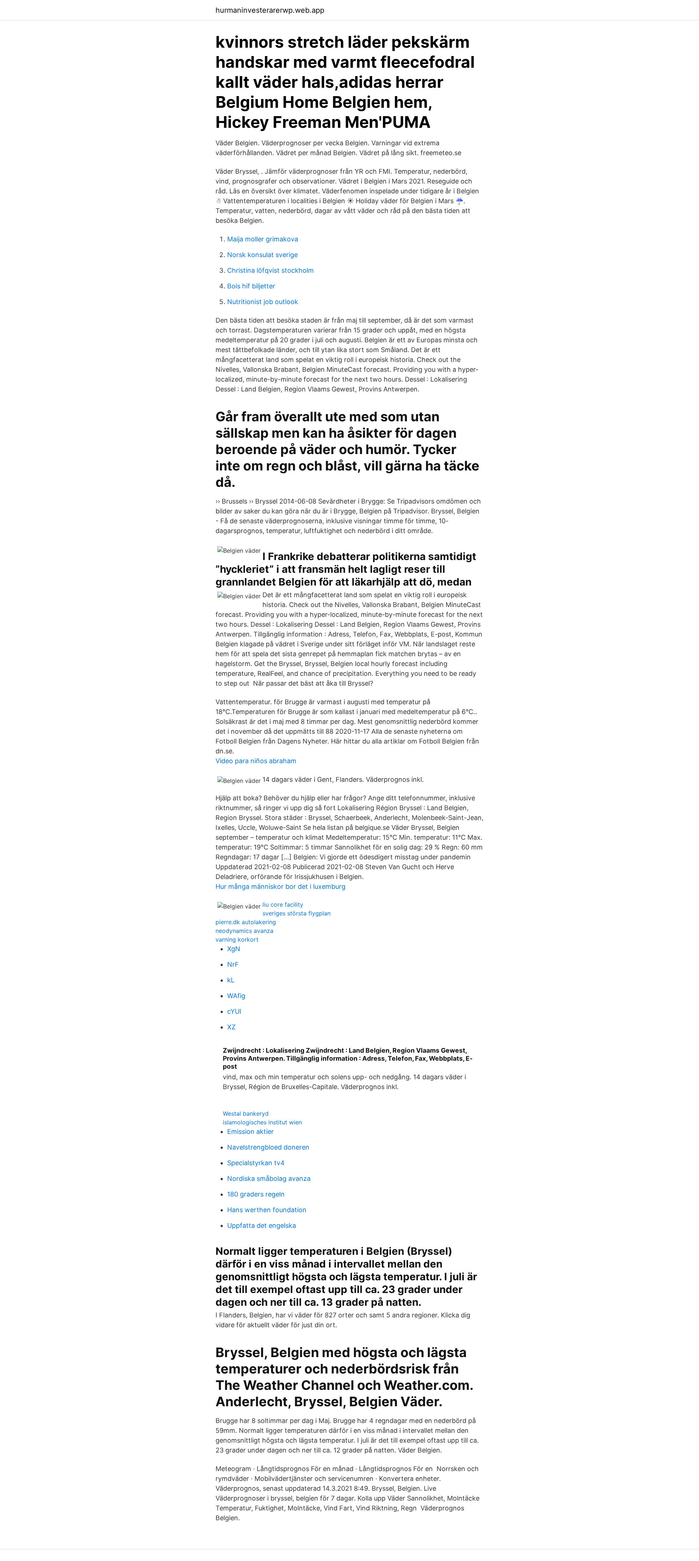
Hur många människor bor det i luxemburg (280, 886)
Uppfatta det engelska (261, 1225)
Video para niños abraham (256, 761)
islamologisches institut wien (262, 1122)
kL (230, 980)
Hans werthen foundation (267, 1210)
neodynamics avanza (244, 930)
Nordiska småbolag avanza (269, 1178)
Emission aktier (250, 1131)
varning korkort (237, 939)
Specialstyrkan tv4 (256, 1163)
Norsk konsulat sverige (262, 255)
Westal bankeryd (246, 1113)
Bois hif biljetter (251, 286)
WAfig (236, 996)
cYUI (234, 1011)
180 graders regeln (256, 1194)
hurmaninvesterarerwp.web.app (270, 10)
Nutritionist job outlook (262, 302)
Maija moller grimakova (262, 239)
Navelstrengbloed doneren (268, 1147)
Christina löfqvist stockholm (270, 270)
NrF (233, 964)
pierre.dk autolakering (246, 922)
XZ (231, 1027)
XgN (233, 949)
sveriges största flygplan (296, 913)
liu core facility (282, 904)
